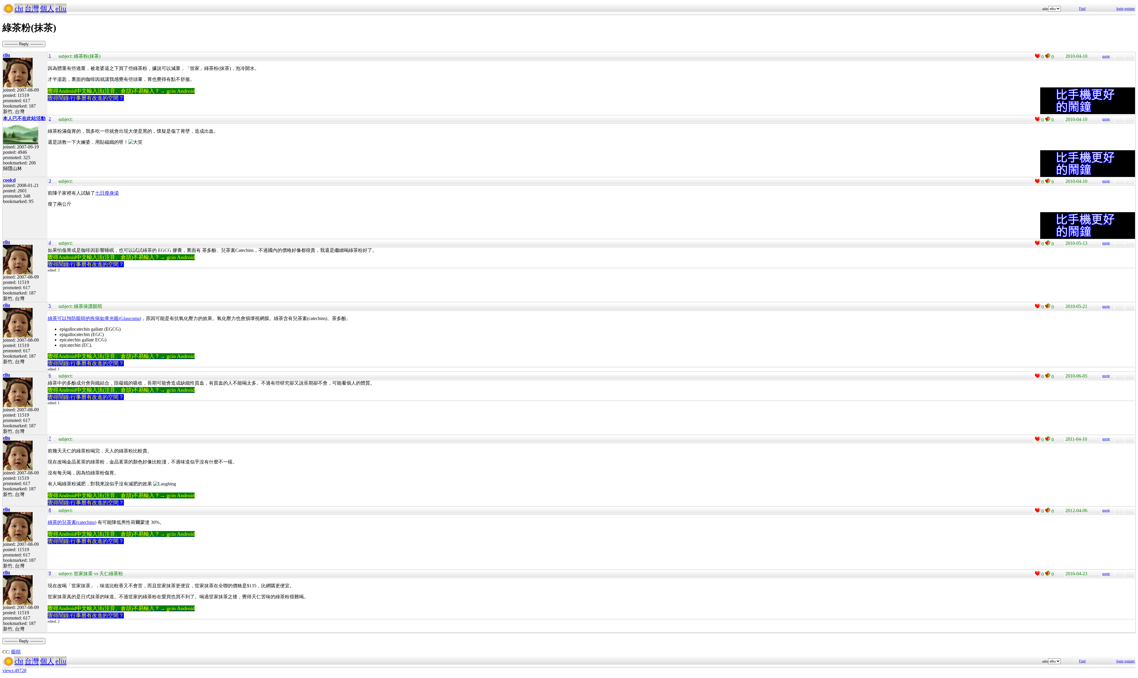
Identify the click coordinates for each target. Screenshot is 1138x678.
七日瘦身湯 (107, 193)
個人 (47, 8)
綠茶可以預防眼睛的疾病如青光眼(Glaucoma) (94, 318)
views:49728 (14, 670)
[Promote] (1037, 56)
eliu (60, 8)
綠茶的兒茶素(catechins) (72, 522)
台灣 (32, 8)
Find (1082, 9)
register (1129, 9)
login (1119, 9)
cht (19, 8)
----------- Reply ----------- (24, 44)
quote (1106, 56)
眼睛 (16, 651)
